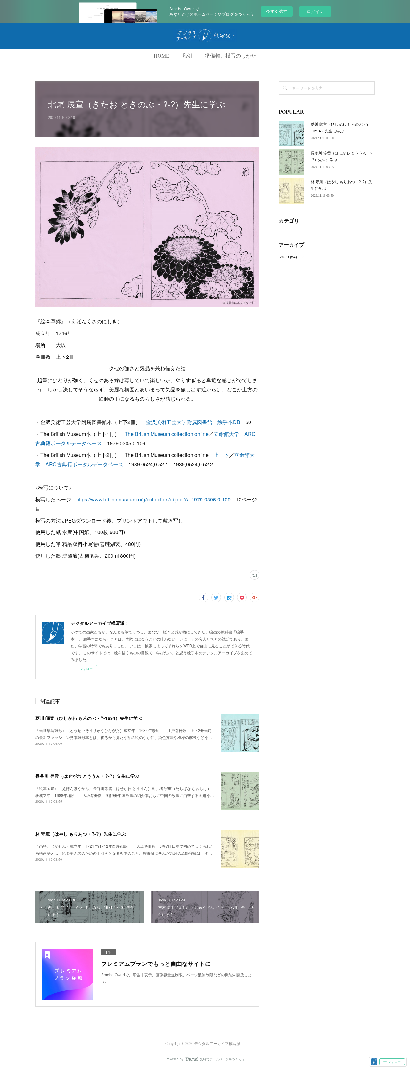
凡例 (187, 56)
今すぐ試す (276, 11)
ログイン (315, 11)
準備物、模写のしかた (230, 56)
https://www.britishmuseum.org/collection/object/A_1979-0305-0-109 (153, 499)
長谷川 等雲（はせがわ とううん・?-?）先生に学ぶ (87, 776)
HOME (161, 56)
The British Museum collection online (167, 433)
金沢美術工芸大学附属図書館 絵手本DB (193, 422)
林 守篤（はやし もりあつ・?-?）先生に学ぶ (80, 833)
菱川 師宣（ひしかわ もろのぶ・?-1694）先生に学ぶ (88, 718)
